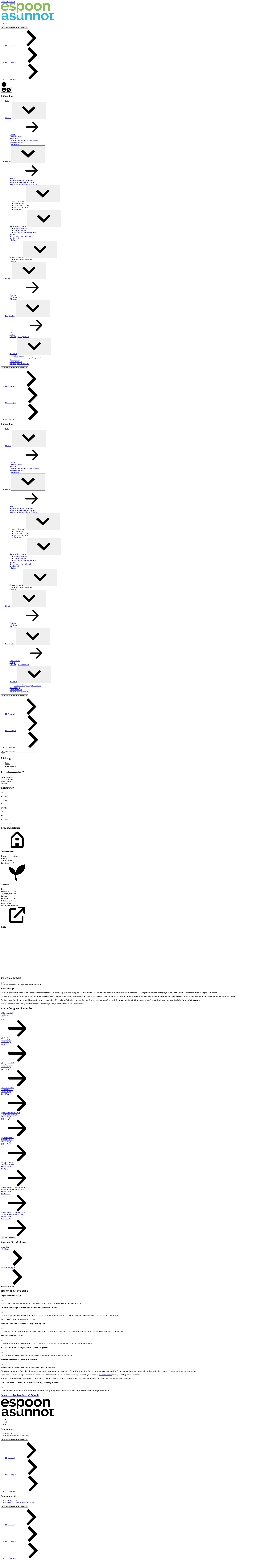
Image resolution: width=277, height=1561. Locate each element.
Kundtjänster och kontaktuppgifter (17, 1435)
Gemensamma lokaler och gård (20, 236)
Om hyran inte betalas (21, 205)
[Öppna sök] (4, 84)
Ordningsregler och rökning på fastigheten (24, 184)
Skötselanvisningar (20, 228)
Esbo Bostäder (10, 316)
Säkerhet (12, 240)
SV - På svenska (10, 79)
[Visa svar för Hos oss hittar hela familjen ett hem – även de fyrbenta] (2, 1352)
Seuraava (12, 1237)
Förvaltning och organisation (19, 337)
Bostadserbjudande (16, 142)
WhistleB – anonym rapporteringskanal (27, 358)
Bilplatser (13, 234)
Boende (7, 161)
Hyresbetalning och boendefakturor (22, 180)
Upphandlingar (15, 360)
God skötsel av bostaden (18, 226)
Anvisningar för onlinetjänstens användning (20, 1502)
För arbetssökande (16, 362)
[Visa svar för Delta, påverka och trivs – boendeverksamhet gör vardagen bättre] (2, 1387)
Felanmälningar (19, 203)
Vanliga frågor (14, 144)
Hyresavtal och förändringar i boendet (22, 182)
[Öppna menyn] (29, 110)
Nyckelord (4, 751)
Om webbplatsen (11, 1500)
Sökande (8, 118)
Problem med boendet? (17, 201)
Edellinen (4, 1237)
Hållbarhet (13, 354)
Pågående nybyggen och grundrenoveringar (24, 140)
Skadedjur (17, 209)
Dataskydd (9, 1434)
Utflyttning (13, 299)
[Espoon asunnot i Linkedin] (6, 1424)
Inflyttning (13, 297)
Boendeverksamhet (16, 257)
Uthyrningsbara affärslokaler (19, 364)
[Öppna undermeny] (43, 193)
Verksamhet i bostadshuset (23, 259)
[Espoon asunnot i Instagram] (6, 1422)
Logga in (4, 23)
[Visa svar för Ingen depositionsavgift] (2, 1300)
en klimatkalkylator (105, 1375)
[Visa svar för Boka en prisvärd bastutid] (2, 1340)
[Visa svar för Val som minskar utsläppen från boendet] (2, 1364)
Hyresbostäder (14, 138)
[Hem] (27, 20)
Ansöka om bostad (16, 137)
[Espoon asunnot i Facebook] (5, 1420)
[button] (7, 781)
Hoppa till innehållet (8, 2)
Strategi (12, 335)
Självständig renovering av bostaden (26, 232)
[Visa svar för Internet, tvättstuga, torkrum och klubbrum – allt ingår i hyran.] (2, 1312)
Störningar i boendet (21, 207)
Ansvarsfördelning (20, 230)
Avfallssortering (15, 238)
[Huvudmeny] (6, 90)
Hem (7, 101)
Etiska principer (19, 356)
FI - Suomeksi (10, 46)
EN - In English (10, 62)
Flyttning (8, 278)
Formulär (13, 261)
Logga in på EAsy (7, 779)
